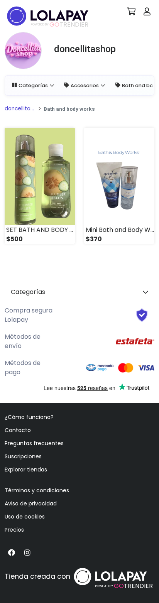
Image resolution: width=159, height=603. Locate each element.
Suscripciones (23, 456)
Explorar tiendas (26, 469)
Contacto (18, 430)
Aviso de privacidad (31, 503)
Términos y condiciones (37, 490)
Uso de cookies (25, 516)
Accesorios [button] (85, 85)
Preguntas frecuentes (34, 443)
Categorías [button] (33, 85)
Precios (14, 530)
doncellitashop (20, 108)
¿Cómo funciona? (29, 417)
